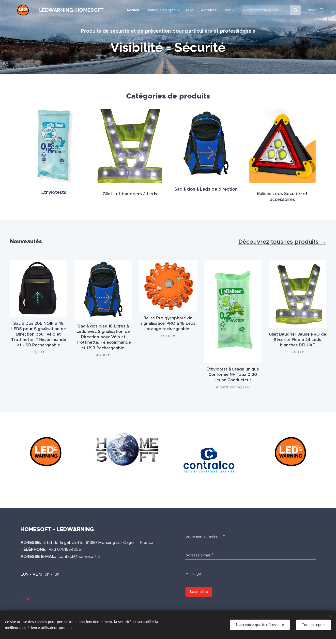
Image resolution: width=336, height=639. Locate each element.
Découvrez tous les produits (279, 241)
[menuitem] (134, 10)
